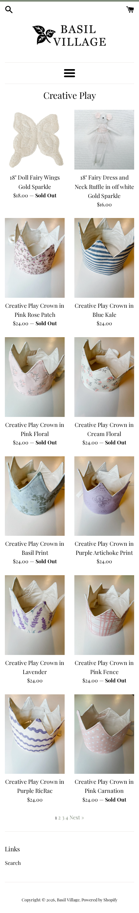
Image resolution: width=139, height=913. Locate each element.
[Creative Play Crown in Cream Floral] (104, 377)
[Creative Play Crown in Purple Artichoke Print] (104, 496)
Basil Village (68, 899)
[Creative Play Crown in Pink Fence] (104, 615)
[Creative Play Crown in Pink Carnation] (104, 734)
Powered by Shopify (99, 899)
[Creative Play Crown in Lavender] (35, 615)
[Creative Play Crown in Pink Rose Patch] (35, 258)
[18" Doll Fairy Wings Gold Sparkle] (35, 140)
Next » (77, 817)
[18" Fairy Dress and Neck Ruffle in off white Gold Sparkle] (104, 140)
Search (13, 862)
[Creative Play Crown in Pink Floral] (35, 377)
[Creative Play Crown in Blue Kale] (104, 258)
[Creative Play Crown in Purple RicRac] (35, 734)
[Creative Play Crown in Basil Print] (35, 496)
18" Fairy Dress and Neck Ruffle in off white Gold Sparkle (104, 186)
